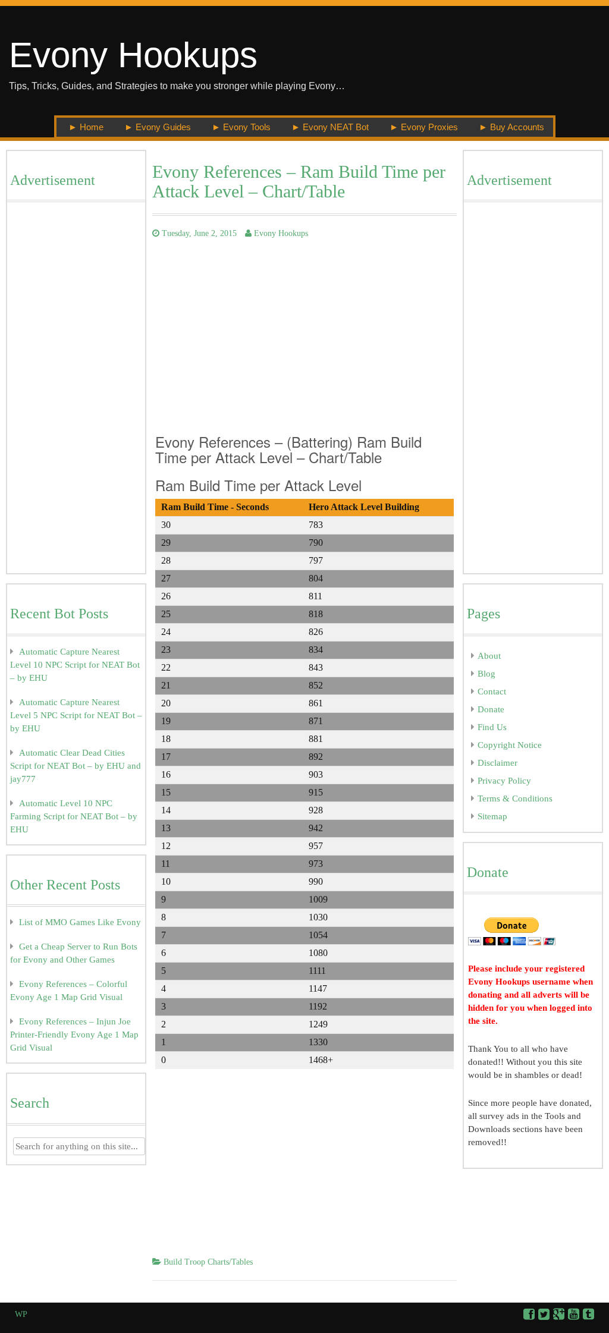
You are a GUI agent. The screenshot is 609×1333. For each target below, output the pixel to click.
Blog (486, 673)
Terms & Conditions (515, 798)
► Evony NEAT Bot (330, 127)
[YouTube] (573, 1314)
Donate (491, 709)
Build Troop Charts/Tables (208, 1261)
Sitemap (492, 816)
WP (21, 1314)
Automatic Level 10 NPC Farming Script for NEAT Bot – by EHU (73, 816)
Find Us (492, 727)
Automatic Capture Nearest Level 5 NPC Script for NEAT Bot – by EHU (76, 715)
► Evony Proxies (424, 127)
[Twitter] (544, 1314)
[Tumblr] (588, 1314)
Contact (492, 691)
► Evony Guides (157, 127)
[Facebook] (529, 1314)
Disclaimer (497, 762)
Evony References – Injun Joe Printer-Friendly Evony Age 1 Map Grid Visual (74, 1034)
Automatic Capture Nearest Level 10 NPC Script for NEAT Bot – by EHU (75, 664)
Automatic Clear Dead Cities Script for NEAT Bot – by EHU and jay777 (75, 765)
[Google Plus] (558, 1314)
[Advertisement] (76, 390)
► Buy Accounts (511, 127)
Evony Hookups (133, 55)
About (489, 655)
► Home (85, 127)
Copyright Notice (510, 745)
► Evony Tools (241, 127)
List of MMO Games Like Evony (80, 922)
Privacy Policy (504, 780)
